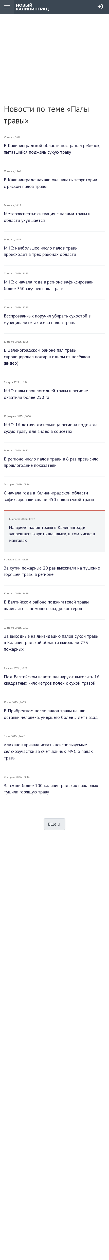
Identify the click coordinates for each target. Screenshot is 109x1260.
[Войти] (100, 6)
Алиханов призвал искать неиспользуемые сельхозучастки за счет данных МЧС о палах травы (48, 751)
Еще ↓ (54, 824)
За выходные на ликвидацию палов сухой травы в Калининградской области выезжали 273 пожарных (51, 642)
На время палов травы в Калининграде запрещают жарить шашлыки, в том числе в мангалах (52, 533)
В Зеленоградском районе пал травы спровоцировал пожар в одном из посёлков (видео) (47, 356)
